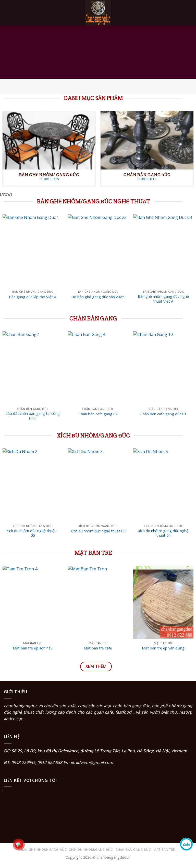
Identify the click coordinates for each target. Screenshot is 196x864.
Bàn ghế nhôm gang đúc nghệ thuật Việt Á (163, 299)
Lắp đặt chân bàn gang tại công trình (33, 416)
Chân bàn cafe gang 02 (98, 414)
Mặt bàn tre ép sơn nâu (33, 648)
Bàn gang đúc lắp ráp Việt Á (32, 297)
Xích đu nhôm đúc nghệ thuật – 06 (32, 533)
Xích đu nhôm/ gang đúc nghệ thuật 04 (163, 533)
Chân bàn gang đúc (133, 849)
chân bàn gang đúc (131, 706)
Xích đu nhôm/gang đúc (91, 849)
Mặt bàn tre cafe (98, 648)
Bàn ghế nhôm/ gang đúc (44, 849)
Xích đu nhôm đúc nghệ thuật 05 (98, 531)
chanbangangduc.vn (23, 706)
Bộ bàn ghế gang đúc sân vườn (98, 297)
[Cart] (189, 12)
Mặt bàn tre (164, 849)
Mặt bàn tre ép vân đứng (163, 648)
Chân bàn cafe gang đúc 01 (163, 414)
